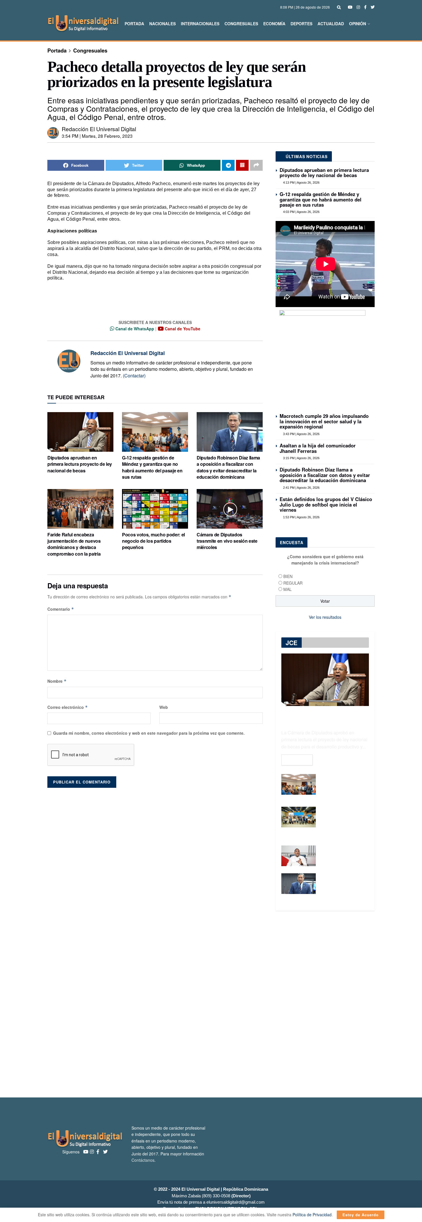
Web (163, 707)
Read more (297, 760)
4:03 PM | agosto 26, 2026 (301, 212)
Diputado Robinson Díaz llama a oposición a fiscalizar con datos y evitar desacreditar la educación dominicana (228, 467)
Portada (134, 23)
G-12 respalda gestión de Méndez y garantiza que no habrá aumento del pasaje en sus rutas (152, 467)
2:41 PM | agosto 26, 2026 (301, 487)
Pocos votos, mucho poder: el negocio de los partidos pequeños (153, 541)
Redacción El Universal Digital (99, 129)
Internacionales (200, 23)
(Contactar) (134, 375)
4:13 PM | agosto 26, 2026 (301, 182)
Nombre (57, 681)
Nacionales (162, 23)
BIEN (288, 576)
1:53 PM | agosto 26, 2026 (301, 517)
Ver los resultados (325, 617)
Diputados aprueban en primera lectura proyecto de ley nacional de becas (79, 464)
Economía (274, 23)
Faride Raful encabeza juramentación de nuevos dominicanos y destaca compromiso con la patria (74, 544)
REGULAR (293, 583)
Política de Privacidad (312, 1214)
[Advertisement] (211, 1004)
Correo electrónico (67, 707)
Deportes (301, 23)
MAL (287, 589)
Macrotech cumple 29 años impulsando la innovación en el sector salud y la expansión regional (324, 421)
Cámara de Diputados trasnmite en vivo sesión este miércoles (227, 541)
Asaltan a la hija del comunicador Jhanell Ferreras (318, 448)
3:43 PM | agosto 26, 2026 (301, 434)
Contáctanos (142, 1160)
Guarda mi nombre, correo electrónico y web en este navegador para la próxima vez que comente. (149, 733)
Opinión (357, 23)
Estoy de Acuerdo (360, 1214)
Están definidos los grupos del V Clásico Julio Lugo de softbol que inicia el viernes (326, 504)
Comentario (60, 609)
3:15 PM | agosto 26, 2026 (301, 458)
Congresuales (241, 23)
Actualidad (331, 23)
